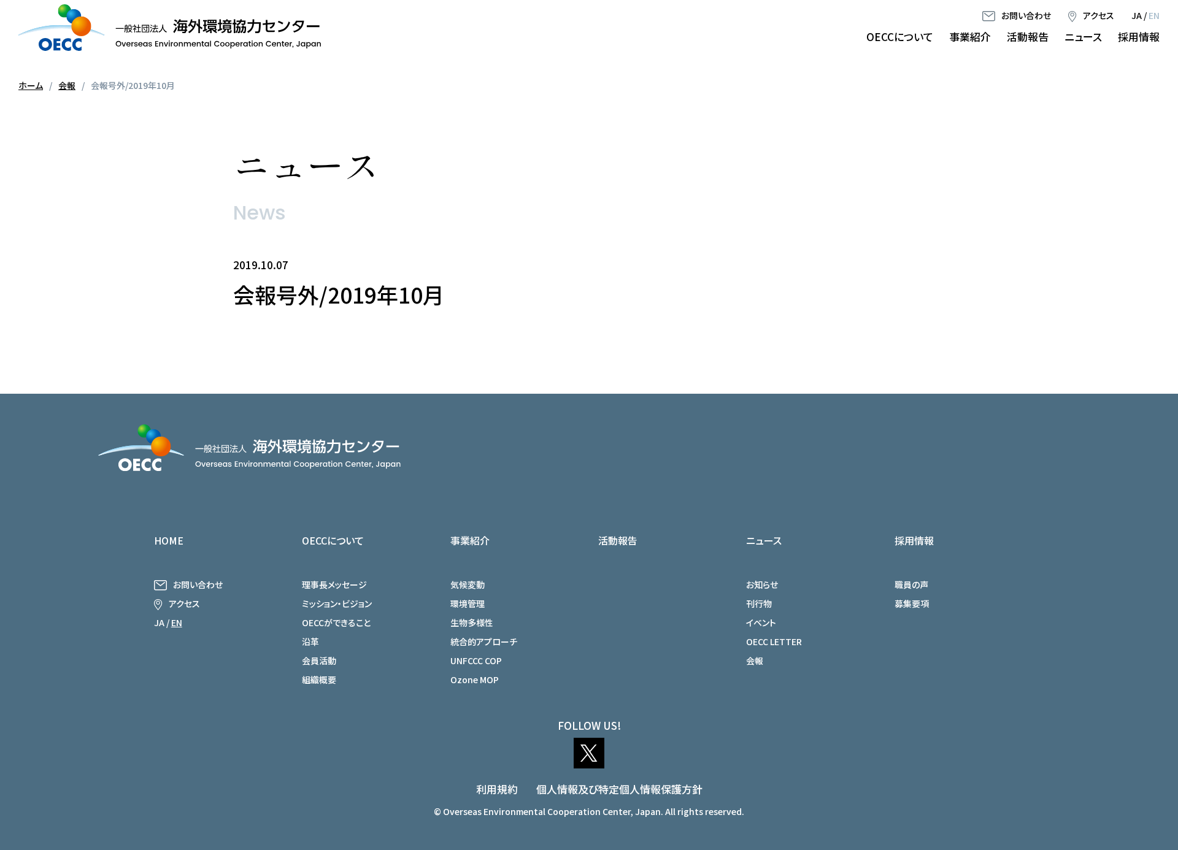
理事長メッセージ (334, 584)
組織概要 (319, 679)
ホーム (30, 85)
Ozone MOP (474, 679)
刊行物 (759, 603)
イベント (761, 622)
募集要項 (912, 603)
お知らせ (762, 584)
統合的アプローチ (483, 641)
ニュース (1083, 36)
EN (1154, 15)
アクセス (1098, 15)
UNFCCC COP (476, 660)
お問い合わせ (1026, 15)
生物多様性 (471, 622)
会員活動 (319, 660)
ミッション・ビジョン (337, 603)
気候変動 (467, 584)
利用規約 (497, 789)
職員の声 (911, 584)
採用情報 (1139, 36)
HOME (168, 540)
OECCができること (336, 622)
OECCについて (899, 36)
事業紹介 (970, 36)
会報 (66, 85)
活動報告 (1028, 36)
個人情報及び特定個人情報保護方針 (619, 789)
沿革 (310, 641)
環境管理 (467, 603)
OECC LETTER (774, 641)
